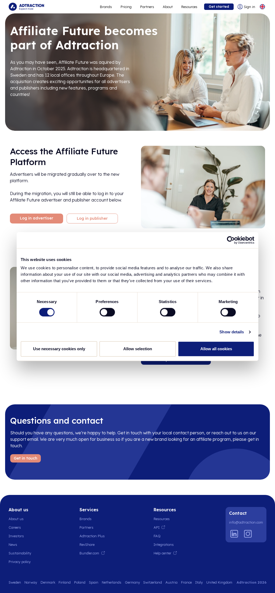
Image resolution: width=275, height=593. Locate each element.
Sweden (15, 582)
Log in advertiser (36, 218)
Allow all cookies (216, 348)
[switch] (107, 312)
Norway (30, 582)
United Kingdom (219, 582)
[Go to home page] (26, 7)
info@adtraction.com (246, 522)
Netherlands (111, 582)
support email (24, 439)
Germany (132, 582)
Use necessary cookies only (59, 348)
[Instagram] (248, 534)
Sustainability (20, 553)
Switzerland (152, 582)
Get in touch (25, 458)
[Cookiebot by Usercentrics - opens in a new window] (230, 240)
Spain (93, 582)
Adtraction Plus (92, 536)
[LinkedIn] (234, 534)
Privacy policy (20, 562)
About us (16, 519)
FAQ (157, 536)
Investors (16, 536)
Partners (147, 7)
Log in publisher (92, 218)
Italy (199, 582)
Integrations (164, 544)
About (168, 7)
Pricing (126, 7)
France (186, 582)
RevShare (87, 544)
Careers (15, 527)
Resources (189, 7)
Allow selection (137, 348)
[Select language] (262, 7)
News (13, 544)
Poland (79, 582)
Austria (171, 582)
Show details (231, 332)
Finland (65, 582)
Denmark (48, 582)
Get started (219, 6)
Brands (106, 7)
